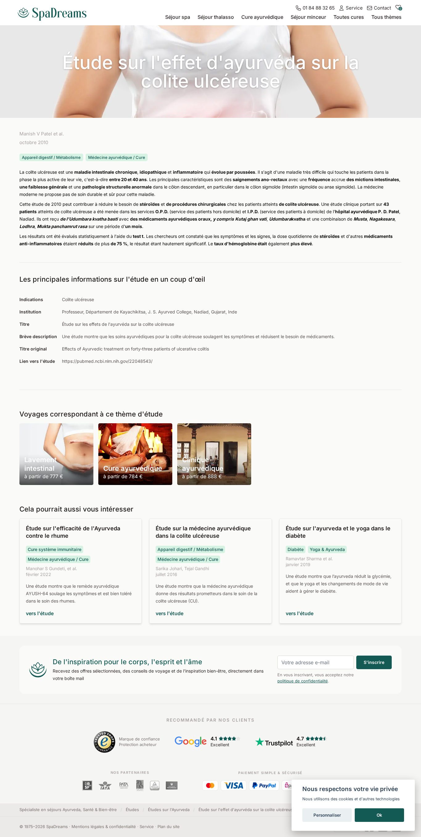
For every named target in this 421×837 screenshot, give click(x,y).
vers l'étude (40, 613)
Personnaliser (327, 815)
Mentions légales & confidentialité (104, 826)
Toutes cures (348, 17)
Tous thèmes (386, 17)
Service (147, 826)
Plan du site (168, 826)
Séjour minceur (308, 17)
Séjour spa (177, 17)
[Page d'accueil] (54, 12)
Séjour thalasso (216, 17)
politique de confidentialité (302, 680)
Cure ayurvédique (262, 17)
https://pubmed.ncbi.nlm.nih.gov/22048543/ (107, 361)
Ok (379, 815)
